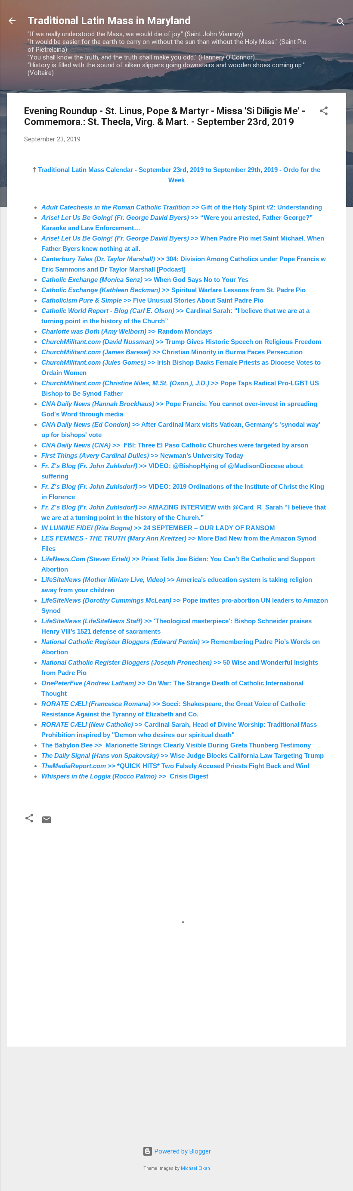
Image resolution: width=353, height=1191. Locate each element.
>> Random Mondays (126, 331)
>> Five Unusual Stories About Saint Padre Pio (152, 300)
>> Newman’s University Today (142, 455)
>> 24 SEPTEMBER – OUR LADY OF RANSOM (158, 527)
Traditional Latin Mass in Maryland (109, 21)
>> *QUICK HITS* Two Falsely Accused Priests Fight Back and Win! (175, 765)
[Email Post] (46, 823)
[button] (324, 112)
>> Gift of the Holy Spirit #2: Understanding (181, 207)
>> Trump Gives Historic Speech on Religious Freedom (181, 341)
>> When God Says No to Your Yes (144, 279)
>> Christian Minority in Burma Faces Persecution (172, 352)
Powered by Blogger (182, 1151)
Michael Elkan (195, 1168)
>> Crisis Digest (124, 776)
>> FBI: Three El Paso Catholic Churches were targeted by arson (174, 445)
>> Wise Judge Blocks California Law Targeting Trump (182, 755)
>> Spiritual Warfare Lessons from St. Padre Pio (173, 290)
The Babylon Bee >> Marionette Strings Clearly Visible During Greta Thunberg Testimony (176, 745)
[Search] (341, 23)
